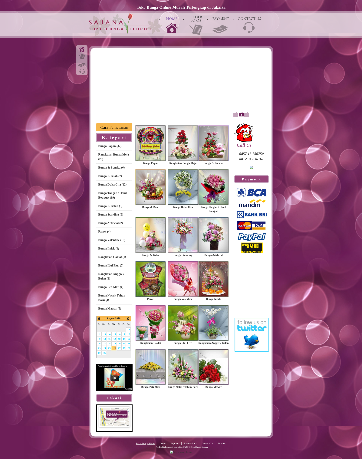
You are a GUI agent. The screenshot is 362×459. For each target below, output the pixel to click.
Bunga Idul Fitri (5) (110, 265)
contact (82, 71)
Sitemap (222, 443)
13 (119, 339)
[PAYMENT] (220, 25)
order (82, 56)
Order (163, 443)
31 (105, 353)
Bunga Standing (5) (110, 214)
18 (109, 343)
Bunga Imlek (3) (108, 248)
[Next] (128, 319)
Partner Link (190, 443)
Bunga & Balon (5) (110, 206)
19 (115, 343)
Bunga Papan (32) (109, 146)
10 (105, 339)
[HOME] (171, 25)
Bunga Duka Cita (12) (112, 184)
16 (99, 343)
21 (124, 343)
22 (129, 343)
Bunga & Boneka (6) (111, 167)
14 (124, 339)
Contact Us (207, 443)
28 (124, 348)
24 (105, 348)
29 (129, 348)
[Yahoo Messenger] (251, 172)
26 (115, 348)
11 (109, 339)
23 (99, 348)
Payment (174, 443)
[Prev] (99, 319)
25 (109, 348)
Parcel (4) (104, 231)
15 (129, 339)
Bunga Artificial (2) (110, 223)
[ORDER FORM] (196, 24)
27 (119, 348)
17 (105, 343)
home (82, 49)
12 (115, 339)
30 (99, 353)
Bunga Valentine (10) (111, 240)
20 (119, 343)
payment (82, 64)
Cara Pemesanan (114, 127)
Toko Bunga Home (145, 443)
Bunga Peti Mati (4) (110, 287)
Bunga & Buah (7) (110, 176)
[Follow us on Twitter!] (252, 354)
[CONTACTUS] (249, 25)
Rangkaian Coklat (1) (112, 257)
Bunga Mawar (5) (109, 308)
